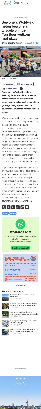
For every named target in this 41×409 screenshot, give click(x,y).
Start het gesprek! (20, 248)
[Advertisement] (20, 12)
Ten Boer (5, 213)
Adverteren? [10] (20, 17)
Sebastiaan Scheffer (30, 43)
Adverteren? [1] (20, 285)
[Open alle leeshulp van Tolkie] (21, 88)
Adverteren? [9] (20, 368)
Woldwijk (13, 213)
